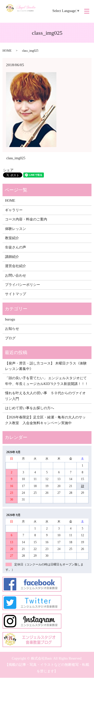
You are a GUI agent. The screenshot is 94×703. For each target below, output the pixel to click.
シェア (8, 170)
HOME (7, 50)
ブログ (10, 338)
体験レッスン (15, 229)
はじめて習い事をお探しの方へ (29, 408)
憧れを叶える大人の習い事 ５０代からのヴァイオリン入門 (45, 395)
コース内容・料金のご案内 (26, 219)
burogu (10, 319)
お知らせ (12, 329)
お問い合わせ (15, 275)
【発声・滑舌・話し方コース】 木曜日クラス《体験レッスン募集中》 (46, 366)
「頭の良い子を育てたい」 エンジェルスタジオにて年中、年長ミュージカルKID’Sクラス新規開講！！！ (46, 380)
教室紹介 (12, 238)
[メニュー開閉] (86, 11)
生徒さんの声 (15, 247)
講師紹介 (12, 257)
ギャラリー (14, 210)
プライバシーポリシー (22, 285)
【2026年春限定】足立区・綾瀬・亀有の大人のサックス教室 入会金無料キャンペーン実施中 (45, 420)
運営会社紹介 (15, 266)
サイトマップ (15, 294)
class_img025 (15, 158)
